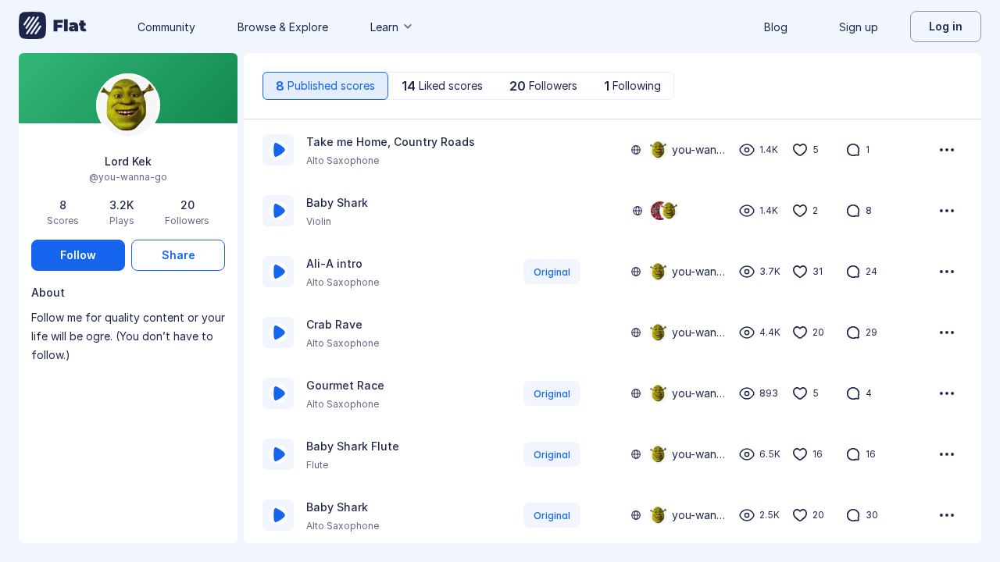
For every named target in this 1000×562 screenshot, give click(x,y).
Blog (776, 27)
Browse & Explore (283, 27)
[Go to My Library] (53, 26)
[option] (612, 149)
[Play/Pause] (278, 149)
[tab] (325, 86)
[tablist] (468, 86)
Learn (384, 27)
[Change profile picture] (128, 106)
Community (166, 27)
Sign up (858, 27)
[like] (800, 149)
